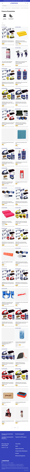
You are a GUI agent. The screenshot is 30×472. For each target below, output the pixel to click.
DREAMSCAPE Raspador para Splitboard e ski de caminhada (20, 363)
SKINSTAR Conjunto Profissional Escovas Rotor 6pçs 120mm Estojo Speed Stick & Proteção (20, 123)
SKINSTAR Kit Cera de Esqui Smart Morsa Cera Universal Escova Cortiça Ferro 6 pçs (21, 243)
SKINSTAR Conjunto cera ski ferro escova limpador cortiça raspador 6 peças (21, 103)
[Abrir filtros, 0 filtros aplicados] (3, 23)
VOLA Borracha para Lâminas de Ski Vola (21, 143)
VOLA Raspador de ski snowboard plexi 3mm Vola (21, 303)
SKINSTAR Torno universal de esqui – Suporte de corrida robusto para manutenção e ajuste (7, 183)
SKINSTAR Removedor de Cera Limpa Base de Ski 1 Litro (21, 83)
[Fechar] (27, 1)
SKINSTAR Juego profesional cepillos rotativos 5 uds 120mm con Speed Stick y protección (21, 263)
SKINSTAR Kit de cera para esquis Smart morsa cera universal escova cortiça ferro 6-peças (8, 123)
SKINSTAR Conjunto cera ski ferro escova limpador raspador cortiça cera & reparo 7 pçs (8, 103)
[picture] (8, 33)
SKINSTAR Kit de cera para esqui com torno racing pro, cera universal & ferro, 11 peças (8, 41)
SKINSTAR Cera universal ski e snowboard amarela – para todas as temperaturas (21, 41)
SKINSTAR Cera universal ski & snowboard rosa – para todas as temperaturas (7, 222)
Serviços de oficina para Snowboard (11, 19)
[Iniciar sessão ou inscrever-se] (26, 3)
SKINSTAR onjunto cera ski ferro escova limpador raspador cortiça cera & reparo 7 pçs (21, 323)
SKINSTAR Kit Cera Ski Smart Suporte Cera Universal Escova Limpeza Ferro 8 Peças (8, 83)
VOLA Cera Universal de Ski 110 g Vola (8, 142)
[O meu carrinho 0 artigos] (27, 3)
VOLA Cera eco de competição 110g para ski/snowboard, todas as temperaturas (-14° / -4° (7, 343)
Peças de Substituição (4, 19)
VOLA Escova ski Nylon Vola (6, 402)
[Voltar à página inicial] (14, 3)
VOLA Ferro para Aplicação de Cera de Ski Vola (8, 421)
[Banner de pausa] (26, 1)
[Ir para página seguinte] (18, 428)
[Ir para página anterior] (12, 428)
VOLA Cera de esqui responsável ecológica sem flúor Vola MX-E (7, 62)
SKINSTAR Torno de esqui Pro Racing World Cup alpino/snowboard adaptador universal (21, 62)
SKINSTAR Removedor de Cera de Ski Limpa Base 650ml (21, 162)
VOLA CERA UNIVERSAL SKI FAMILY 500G (7, 262)
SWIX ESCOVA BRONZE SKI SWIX (20, 402)
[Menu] (2, 3)
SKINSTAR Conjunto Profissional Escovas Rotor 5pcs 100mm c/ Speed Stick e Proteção (8, 202)
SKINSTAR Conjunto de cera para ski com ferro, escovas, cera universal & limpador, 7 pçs (21, 222)
